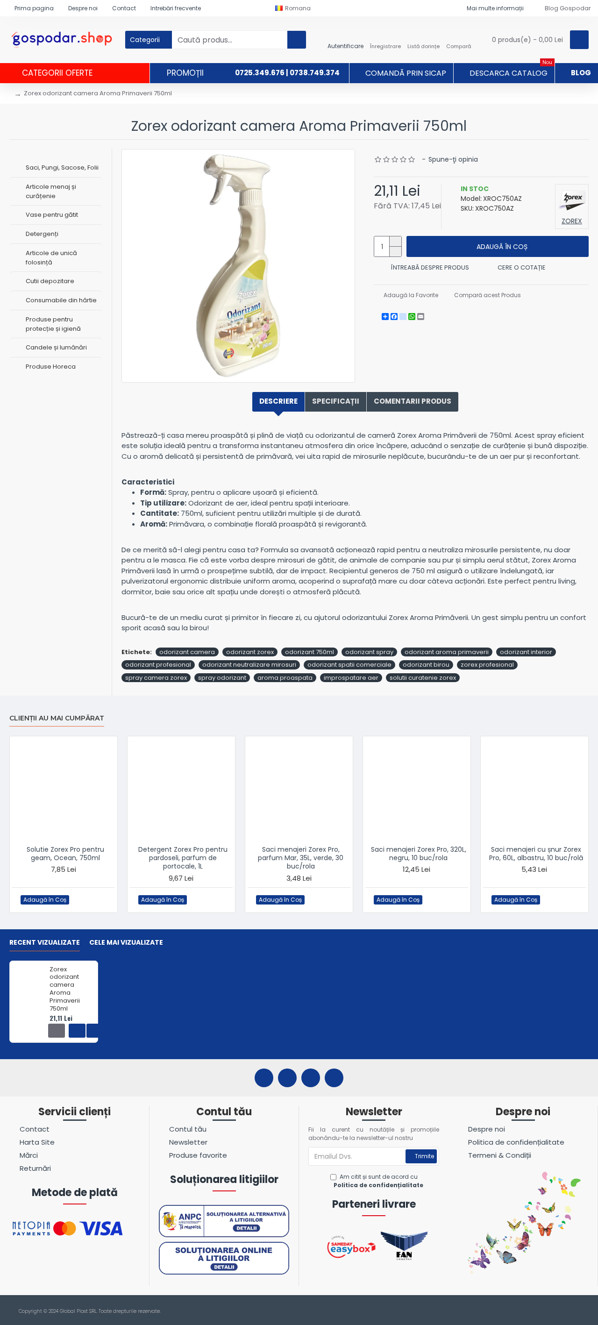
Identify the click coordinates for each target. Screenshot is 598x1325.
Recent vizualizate (44, 943)
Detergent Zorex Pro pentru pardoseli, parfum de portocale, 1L (183, 858)
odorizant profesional (158, 664)
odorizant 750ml (309, 652)
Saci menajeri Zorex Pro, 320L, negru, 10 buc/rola (418, 853)
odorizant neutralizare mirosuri (249, 664)
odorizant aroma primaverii (447, 652)
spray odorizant (222, 677)
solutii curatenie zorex (423, 677)
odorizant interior (526, 652)
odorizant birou (426, 664)
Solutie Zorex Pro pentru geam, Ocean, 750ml (65, 853)
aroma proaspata (285, 677)
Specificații (335, 401)
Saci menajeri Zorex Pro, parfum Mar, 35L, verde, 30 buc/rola (300, 858)
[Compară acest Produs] (98, 899)
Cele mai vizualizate (126, 943)
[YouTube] (310, 1078)
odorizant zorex (250, 652)
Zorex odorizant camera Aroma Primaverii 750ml (65, 989)
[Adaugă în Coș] (56, 1031)
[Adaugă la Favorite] (79, 899)
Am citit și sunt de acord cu (378, 1181)
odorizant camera (187, 652)
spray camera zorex (156, 677)
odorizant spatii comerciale (349, 664)
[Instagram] (287, 1078)
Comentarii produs (412, 401)
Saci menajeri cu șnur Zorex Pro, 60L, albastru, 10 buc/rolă (536, 853)
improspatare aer (351, 677)
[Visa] (565, 1311)
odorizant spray (369, 652)
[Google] (334, 1078)
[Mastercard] (583, 1311)
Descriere (278, 401)
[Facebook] (264, 1078)
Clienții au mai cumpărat (56, 718)
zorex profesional (487, 664)
